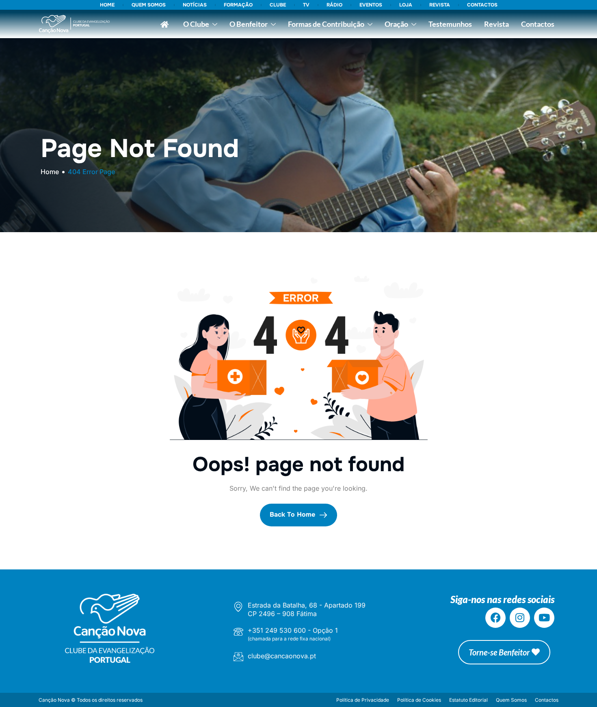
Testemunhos (450, 23)
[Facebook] (495, 618)
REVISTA (439, 5)
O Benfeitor (248, 23)
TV (306, 5)
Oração (396, 23)
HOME (107, 5)
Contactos (537, 23)
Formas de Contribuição (326, 23)
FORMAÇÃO (238, 5)
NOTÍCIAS (195, 5)
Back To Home (293, 515)
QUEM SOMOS (149, 5)
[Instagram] (520, 618)
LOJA (405, 5)
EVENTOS (370, 5)
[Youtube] (544, 618)
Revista (496, 23)
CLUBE (278, 5)
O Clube (196, 23)
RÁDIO (334, 5)
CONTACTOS (482, 5)
